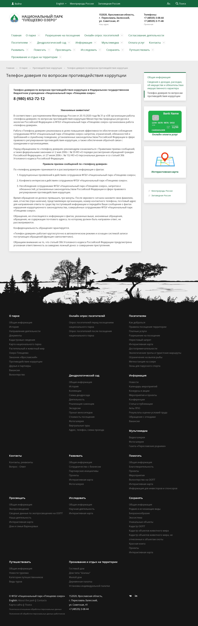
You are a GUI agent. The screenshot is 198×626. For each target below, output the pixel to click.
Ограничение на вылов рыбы (145, 357)
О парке (31, 35)
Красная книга (137, 543)
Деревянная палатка (80, 581)
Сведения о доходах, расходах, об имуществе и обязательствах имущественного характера (165, 85)
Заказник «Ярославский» (23, 357)
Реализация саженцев (81, 403)
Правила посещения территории (147, 326)
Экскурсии (75, 408)
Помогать (40, 50)
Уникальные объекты (141, 522)
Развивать (17, 50)
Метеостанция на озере (142, 361)
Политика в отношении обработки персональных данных (35, 609)
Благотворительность (141, 466)
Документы (15, 335)
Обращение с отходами (142, 416)
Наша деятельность (20, 517)
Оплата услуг (136, 42)
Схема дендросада (79, 395)
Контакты (155, 42)
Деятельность (77, 399)
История (14, 326)
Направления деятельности (24, 331)
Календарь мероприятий (143, 386)
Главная (16, 35)
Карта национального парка (25, 344)
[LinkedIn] (137, 596)
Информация (84, 42)
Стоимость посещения (82, 416)
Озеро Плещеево (19, 352)
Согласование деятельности (146, 35)
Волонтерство (17, 374)
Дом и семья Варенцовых (23, 526)
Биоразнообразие (139, 513)
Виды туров (15, 581)
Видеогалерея (137, 437)
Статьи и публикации (141, 403)
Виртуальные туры (79, 425)
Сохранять (113, 50)
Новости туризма (19, 572)
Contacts (42, 600)
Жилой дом (75, 577)
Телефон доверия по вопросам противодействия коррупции (97, 68)
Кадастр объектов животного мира (149, 530)
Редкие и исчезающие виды (144, 508)
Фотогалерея (76, 421)
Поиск (28, 604)
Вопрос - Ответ (17, 466)
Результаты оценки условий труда (148, 412)
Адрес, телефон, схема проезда (86, 429)
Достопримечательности (143, 348)
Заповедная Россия (109, 3)
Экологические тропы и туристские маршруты (155, 352)
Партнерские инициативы (83, 471)
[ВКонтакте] (131, 596)
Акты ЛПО (134, 408)
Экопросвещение (19, 508)
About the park (26, 600)
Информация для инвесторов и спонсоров (153, 488)
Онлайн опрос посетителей (101, 35)
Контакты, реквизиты (21, 462)
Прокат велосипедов (80, 412)
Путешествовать (139, 50)
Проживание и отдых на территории (34, 57)
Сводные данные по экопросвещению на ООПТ (36, 513)
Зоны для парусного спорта (144, 365)
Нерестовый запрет (140, 339)
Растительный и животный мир (26, 348)
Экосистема (135, 517)
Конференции (137, 399)
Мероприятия (137, 475)
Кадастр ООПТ (137, 526)
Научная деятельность (82, 508)
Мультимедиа (110, 42)
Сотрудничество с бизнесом (85, 466)
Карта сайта (15, 604)
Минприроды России (82, 3)
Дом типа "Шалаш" (79, 572)
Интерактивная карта (141, 344)
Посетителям (19, 42)
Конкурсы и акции (139, 390)
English (60, 3)
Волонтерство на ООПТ (142, 479)
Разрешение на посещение (62, 35)
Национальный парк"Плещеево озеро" (42, 18)
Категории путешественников (26, 577)
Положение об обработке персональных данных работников (37, 613)
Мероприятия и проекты (143, 395)
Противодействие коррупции (47, 68)
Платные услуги (138, 331)
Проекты (74, 475)
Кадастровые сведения (22, 339)
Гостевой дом (76, 568)
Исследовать (89, 50)
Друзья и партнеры (20, 365)
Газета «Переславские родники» (147, 446)
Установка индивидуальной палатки (89, 585)
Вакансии (14, 370)
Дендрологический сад (51, 42)
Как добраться (137, 322)
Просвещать (63, 50)
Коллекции (75, 390)
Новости (134, 382)
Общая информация (158, 77)
